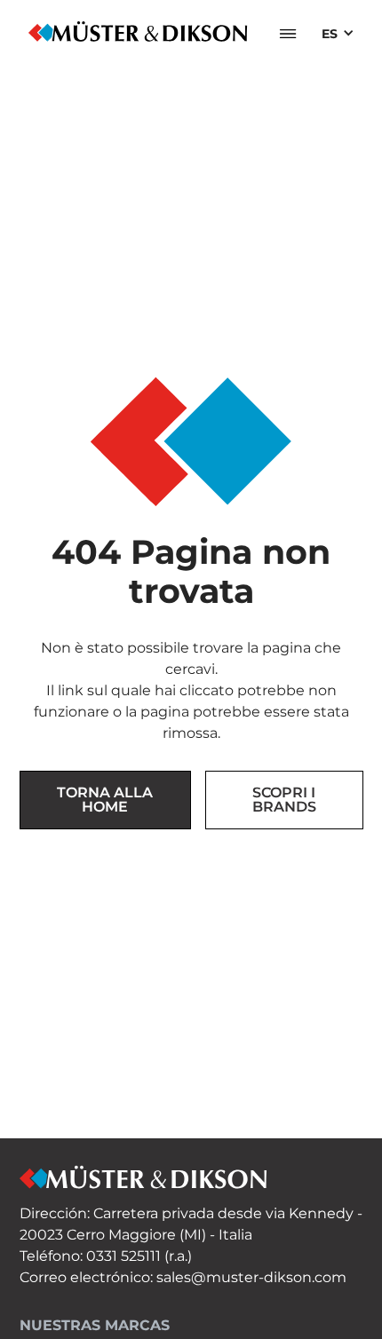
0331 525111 (123, 1256)
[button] (288, 34)
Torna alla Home (105, 799)
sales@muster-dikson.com (251, 1277)
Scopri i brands (284, 799)
